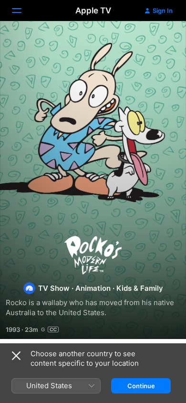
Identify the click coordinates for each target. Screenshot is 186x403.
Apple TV (93, 10)
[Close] (16, 355)
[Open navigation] (22, 10)
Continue (141, 386)
